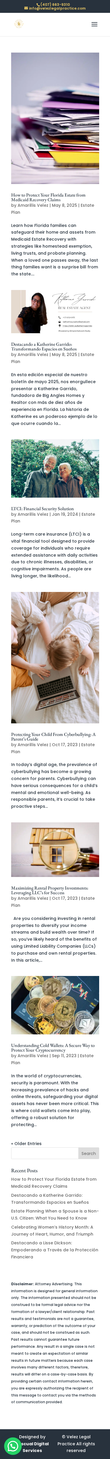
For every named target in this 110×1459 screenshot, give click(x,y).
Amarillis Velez (33, 205)
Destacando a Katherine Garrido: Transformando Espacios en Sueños (44, 346)
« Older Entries (26, 1144)
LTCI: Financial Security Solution (42, 509)
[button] (13, 1446)
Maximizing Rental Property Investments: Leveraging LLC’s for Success (49, 890)
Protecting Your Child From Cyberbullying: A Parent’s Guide (53, 736)
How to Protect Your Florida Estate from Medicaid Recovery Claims (48, 197)
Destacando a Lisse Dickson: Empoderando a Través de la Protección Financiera (54, 1250)
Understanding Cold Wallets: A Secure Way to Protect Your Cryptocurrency (53, 1047)
